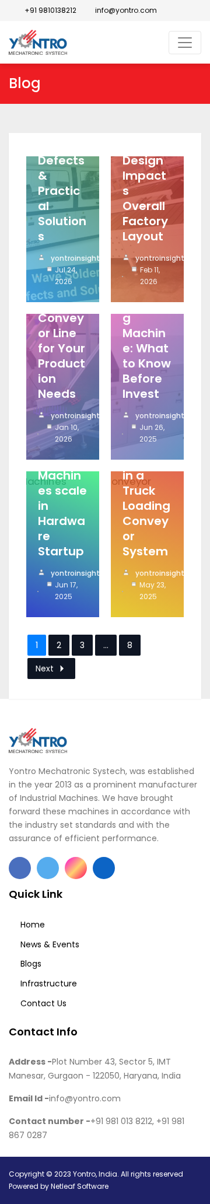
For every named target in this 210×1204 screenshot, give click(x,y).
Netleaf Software (79, 1186)
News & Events (49, 944)
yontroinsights (77, 258)
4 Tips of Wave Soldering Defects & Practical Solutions (63, 168)
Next (45, 668)
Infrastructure (48, 983)
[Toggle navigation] (185, 42)
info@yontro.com (125, 10)
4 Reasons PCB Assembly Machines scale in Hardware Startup (62, 475)
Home (32, 924)
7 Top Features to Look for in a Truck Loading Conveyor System (146, 483)
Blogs (30, 964)
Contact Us (43, 1003)
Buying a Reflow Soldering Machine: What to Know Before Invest (147, 325)
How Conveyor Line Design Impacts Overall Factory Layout (146, 175)
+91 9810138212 (49, 10)
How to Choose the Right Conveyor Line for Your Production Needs (61, 325)
